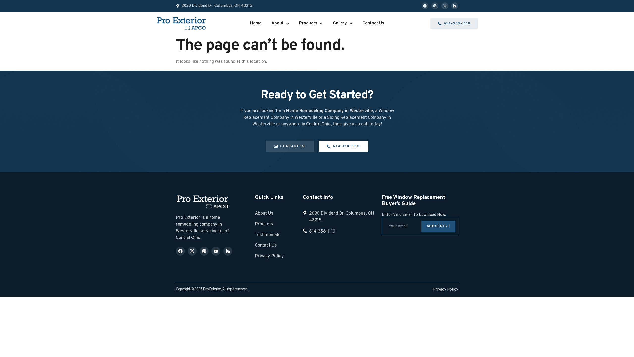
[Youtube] (215, 251)
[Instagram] (434, 5)
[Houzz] (454, 5)
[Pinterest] (204, 251)
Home (256, 23)
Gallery (340, 23)
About (277, 23)
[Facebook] (425, 5)
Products (308, 23)
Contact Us (373, 23)
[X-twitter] (444, 5)
